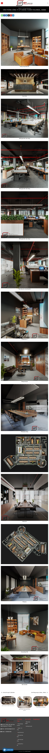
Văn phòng (28, 8)
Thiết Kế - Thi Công (22, 8)
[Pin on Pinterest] (11, 15)
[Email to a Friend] (9, 15)
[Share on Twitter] (6, 15)
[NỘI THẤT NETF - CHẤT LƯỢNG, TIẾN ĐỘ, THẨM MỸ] (24, 3)
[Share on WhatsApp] (2, 15)
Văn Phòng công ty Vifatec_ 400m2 (38, 692)
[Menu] (2, 3)
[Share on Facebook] (4, 15)
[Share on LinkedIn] (13, 15)
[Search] (47, 3)
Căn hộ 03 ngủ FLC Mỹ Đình (9, 692)
